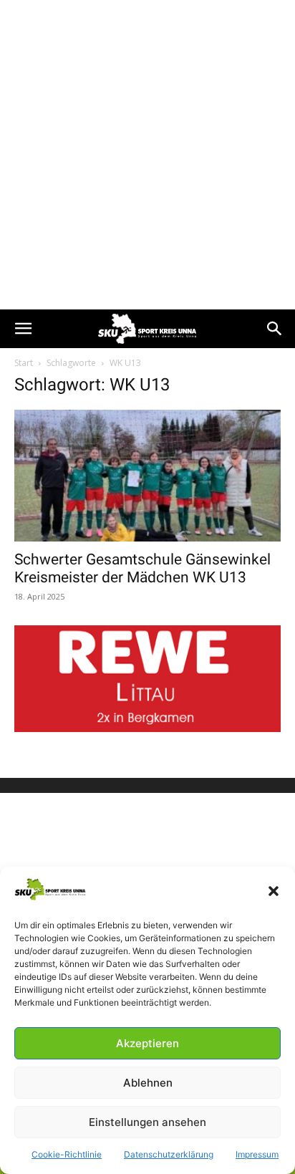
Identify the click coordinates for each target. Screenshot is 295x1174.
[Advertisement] (147, 154)
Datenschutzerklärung (168, 1154)
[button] (273, 891)
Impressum (257, 1154)
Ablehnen (148, 1082)
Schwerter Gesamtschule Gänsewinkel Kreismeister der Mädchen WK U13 (142, 568)
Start (23, 363)
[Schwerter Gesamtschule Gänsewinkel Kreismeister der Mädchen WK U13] (147, 476)
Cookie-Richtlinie (67, 1154)
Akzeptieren (147, 1043)
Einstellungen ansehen (147, 1122)
